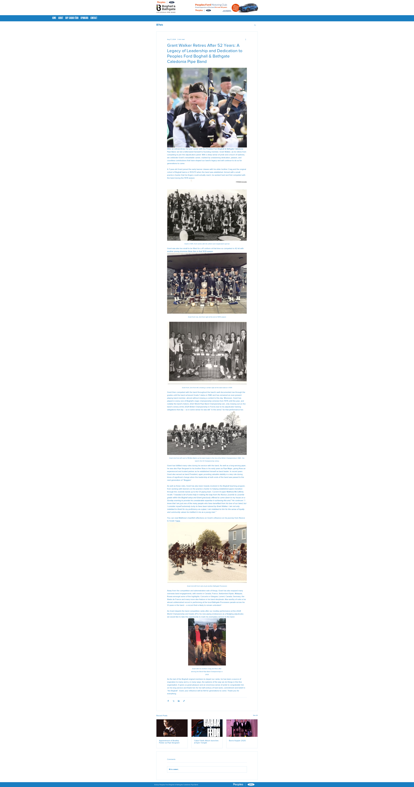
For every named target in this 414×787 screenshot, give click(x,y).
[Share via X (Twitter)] (173, 701)
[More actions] (245, 39)
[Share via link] (184, 701)
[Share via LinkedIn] (179, 701)
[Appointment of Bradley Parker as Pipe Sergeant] (172, 728)
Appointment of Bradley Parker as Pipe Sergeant (169, 741)
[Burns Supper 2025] (242, 728)
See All (255, 715)
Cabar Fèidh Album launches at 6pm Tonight (206, 741)
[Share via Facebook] (168, 701)
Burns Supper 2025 (237, 740)
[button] (255, 25)
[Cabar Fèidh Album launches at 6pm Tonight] (207, 728)
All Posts (159, 24)
